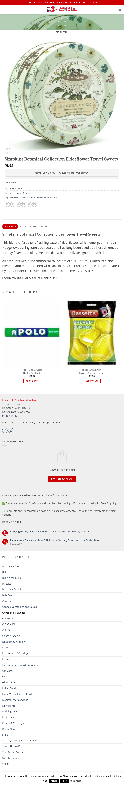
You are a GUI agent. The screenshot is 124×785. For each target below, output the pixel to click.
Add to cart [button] (32, 381)
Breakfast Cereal (11, 589)
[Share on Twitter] (18, 204)
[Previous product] (65, 23)
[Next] (120, 343)
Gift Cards (8, 671)
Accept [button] (54, 780)
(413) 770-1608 (10, 415)
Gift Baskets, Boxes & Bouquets (20, 665)
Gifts (5, 676)
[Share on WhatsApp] (7, 204)
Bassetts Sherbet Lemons (92, 373)
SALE (5, 734)
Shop (51, 18)
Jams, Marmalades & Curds (17, 694)
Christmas (8, 618)
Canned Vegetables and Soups (19, 607)
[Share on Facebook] (12, 204)
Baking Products (11, 577)
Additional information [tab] (33, 226)
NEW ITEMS (8, 705)
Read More (76, 780)
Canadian (7, 601)
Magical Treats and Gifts (16, 700)
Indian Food (9, 688)
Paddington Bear (11, 711)
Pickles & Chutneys (13, 723)
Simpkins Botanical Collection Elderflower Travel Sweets (33, 197)
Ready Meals (9, 729)
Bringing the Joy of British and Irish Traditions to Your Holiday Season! (50, 531)
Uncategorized (10, 758)
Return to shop (62, 479)
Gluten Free (9, 682)
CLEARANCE (9, 624)
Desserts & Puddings (14, 641)
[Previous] (4, 343)
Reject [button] (64, 780)
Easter (6, 647)
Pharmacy (8, 717)
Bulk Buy (7, 595)
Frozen (6, 659)
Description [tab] (10, 226)
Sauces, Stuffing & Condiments (19, 740)
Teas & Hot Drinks (12, 752)
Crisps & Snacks (11, 636)
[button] (4, 9)
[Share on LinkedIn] (34, 204)
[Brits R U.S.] (62, 9)
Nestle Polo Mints (32, 373)
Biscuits (6, 583)
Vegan (5, 763)
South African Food (13, 746)
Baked (5, 572)
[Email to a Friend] (23, 204)
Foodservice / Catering (15, 653)
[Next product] (59, 23)
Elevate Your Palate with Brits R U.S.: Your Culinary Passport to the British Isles (54, 540)
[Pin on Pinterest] (29, 204)
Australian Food (11, 566)
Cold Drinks (8, 630)
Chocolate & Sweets (66, 18)
